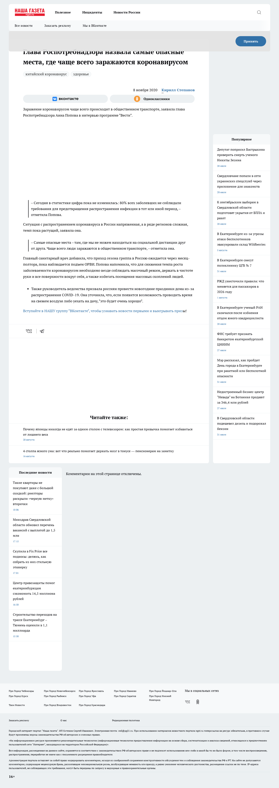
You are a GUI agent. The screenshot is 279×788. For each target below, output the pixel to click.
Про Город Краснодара (92, 705)
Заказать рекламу (57, 26)
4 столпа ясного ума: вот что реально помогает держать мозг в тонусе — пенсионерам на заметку (98, 453)
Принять (251, 41)
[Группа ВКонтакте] (65, 99)
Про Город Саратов (125, 696)
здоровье (81, 74)
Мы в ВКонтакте (95, 26)
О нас (63, 720)
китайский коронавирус (46, 74)
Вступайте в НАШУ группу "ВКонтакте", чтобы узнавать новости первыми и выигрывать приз (103, 310)
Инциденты (92, 12)
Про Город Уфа (87, 696)
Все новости (23, 26)
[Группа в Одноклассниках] (152, 99)
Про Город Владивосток (57, 705)
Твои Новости (17, 705)
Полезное (63, 12)
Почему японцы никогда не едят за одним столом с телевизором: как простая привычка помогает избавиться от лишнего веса (107, 434)
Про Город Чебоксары (21, 690)
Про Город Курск (18, 696)
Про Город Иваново (125, 690)
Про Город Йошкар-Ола (162, 690)
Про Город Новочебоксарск (59, 690)
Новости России (127, 12)
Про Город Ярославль (91, 690)
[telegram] (43, 331)
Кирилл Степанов (178, 90)
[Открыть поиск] (259, 12)
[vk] (29, 331)
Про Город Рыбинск (55, 696)
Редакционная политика (126, 720)
